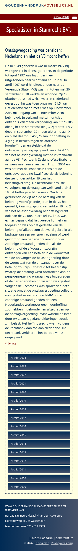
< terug (10, 343)
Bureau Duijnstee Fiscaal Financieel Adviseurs (33, 515)
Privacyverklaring (62, 543)
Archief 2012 (18, 460)
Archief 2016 (18, 426)
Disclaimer (42, 543)
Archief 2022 (18, 374)
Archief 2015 (18, 435)
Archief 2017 (18, 418)
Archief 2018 (18, 409)
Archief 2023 (18, 366)
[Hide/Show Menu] (65, 17)
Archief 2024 (18, 357)
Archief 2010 (18, 478)
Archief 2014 (18, 443)
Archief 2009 (18, 486)
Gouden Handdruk (41, 538)
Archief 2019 (18, 400)
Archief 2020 (18, 392)
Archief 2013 (18, 452)
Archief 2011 (18, 469)
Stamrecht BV (64, 538)
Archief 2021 (18, 383)
